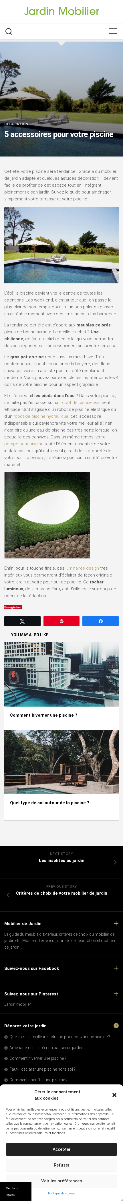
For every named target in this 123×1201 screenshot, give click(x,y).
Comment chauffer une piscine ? (38, 1080)
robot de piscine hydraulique (40, 416)
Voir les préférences (61, 1180)
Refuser (62, 1165)
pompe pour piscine (23, 443)
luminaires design (82, 568)
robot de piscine (77, 402)
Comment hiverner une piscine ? (43, 715)
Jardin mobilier (17, 1004)
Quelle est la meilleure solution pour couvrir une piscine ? (59, 1036)
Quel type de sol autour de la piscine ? (49, 802)
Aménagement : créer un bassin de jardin (45, 1047)
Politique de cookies (61, 1193)
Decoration (16, 124)
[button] (114, 1095)
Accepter (62, 1149)
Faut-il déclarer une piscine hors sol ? (42, 1069)
